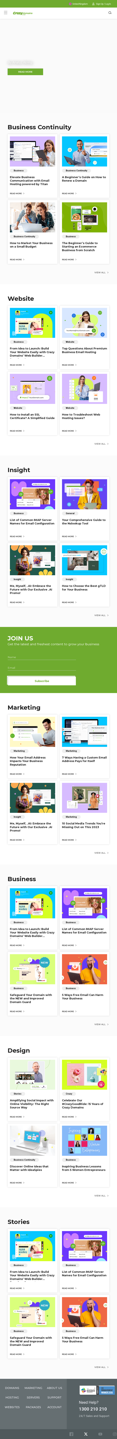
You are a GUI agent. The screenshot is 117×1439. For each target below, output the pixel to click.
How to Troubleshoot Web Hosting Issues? (81, 416)
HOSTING (12, 1397)
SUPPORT (55, 1397)
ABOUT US (54, 1388)
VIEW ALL (100, 272)
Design (19, 1050)
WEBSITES (12, 1407)
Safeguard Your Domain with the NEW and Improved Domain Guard (31, 998)
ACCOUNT (54, 1407)
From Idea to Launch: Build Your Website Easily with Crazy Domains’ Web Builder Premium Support (32, 354)
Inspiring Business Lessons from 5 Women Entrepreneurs (83, 1168)
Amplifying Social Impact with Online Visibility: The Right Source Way (32, 1104)
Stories (19, 1221)
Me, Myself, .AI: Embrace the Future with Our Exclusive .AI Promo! (31, 589)
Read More (16, 193)
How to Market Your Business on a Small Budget (31, 244)
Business (22, 879)
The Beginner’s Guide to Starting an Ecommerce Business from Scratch (80, 246)
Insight (19, 470)
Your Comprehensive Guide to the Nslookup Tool (84, 521)
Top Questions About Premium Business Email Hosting (84, 350)
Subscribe (42, 681)
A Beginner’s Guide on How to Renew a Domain (84, 179)
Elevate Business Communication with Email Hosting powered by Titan (29, 181)
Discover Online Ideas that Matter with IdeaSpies (29, 1168)
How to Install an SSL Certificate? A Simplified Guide (32, 416)
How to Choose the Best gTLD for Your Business (84, 587)
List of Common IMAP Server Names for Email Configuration (32, 521)
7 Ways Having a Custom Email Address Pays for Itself (84, 759)
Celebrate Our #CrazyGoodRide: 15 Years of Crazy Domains (82, 1104)
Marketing (24, 707)
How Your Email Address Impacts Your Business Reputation (28, 761)
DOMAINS (12, 1388)
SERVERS (33, 1397)
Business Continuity (39, 127)
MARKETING (33, 1388)
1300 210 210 (93, 1409)
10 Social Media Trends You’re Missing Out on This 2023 (83, 825)
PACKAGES (33, 1407)
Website (21, 298)
